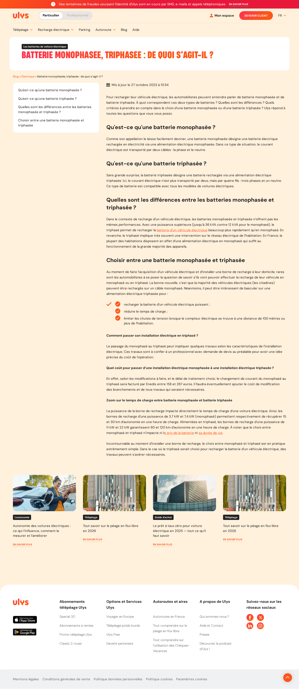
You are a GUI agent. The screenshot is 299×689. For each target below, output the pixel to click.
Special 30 (67, 616)
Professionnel (77, 15)
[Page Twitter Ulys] (260, 617)
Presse (204, 634)
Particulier (51, 15)
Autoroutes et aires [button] (170, 601)
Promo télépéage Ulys (76, 634)
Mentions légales (26, 679)
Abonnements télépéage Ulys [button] (73, 604)
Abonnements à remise (76, 625)
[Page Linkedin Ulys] (249, 625)
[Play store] (33, 634)
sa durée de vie (210, 433)
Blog (16, 76)
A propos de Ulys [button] (215, 601)
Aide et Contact (211, 625)
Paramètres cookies (191, 679)
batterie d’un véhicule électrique (182, 230)
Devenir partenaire (119, 643)
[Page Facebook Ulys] (249, 617)
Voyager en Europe (120, 616)
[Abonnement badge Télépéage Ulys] (21, 15)
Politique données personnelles (118, 679)
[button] (238, 4)
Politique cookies (159, 679)
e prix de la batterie (179, 433)
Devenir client (256, 15)
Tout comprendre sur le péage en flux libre (170, 628)
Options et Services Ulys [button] (124, 604)
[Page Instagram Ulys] (260, 625)
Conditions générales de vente (66, 679)
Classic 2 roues (71, 643)
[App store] (33, 621)
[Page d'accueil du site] (20, 603)
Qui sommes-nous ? (214, 616)
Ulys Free (113, 634)
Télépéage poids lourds (123, 625)
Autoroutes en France (169, 616)
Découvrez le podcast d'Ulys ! (216, 646)
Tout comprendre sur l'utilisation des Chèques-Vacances (171, 645)
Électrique (27, 76)
